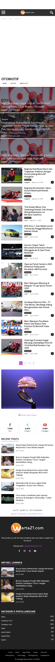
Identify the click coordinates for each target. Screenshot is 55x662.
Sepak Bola (5, 636)
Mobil (5, 83)
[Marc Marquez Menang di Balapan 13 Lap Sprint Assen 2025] (11, 290)
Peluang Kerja (33, 655)
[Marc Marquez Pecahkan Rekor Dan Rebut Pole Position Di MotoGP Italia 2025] (11, 328)
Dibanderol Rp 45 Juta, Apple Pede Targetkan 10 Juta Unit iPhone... (31, 484)
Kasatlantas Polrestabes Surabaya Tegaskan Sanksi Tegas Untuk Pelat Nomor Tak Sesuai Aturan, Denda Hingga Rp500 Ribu (27, 127)
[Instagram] (25, 551)
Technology (21, 655)
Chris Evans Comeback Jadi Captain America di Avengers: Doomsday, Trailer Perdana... (34, 497)
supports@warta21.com (33, 546)
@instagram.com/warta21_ (27, 513)
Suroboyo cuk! (6, 624)
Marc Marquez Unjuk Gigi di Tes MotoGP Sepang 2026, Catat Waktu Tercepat (25, 105)
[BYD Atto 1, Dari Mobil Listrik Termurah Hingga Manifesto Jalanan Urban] (11, 232)
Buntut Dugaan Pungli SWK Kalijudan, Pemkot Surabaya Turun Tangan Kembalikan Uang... (33, 459)
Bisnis (17, 652)
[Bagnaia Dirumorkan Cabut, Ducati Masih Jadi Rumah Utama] (11, 194)
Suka (10, 424)
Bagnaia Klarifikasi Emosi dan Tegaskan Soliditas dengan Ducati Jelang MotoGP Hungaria (38, 173)
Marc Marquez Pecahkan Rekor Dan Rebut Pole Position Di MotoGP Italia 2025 (36, 325)
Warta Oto (24, 83)
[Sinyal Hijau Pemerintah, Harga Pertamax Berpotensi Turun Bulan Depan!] (7, 448)
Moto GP (28, 291)
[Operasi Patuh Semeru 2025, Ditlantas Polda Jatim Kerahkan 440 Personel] (11, 271)
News (3, 617)
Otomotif (5, 100)
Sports (3, 640)
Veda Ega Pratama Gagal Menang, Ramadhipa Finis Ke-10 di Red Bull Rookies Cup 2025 (38, 344)
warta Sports (6, 632)
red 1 (26, 220)
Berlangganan (45, 424)
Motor (13, 83)
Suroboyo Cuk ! (7, 621)
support (4, 110)
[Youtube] (35, 551)
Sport (3, 628)
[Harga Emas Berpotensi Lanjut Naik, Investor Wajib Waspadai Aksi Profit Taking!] (7, 473)
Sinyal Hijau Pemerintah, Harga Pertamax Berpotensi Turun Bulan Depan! (34, 446)
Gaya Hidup (26, 652)
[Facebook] (20, 551)
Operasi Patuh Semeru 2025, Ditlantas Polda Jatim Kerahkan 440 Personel (38, 267)
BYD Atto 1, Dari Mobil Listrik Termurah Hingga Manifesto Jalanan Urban (38, 229)
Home (10, 652)
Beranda (3, 19)
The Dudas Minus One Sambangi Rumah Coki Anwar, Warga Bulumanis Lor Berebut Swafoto (38, 211)
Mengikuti (27, 424)
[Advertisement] (27, 48)
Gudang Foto (45, 655)
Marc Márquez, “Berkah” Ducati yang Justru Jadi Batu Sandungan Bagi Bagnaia (27, 156)
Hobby (10, 19)
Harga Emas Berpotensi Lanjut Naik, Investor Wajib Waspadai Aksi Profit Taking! (32, 472)
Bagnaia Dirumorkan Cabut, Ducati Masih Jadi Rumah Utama (37, 190)
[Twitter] (30, 551)
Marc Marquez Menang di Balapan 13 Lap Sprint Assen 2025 (38, 286)
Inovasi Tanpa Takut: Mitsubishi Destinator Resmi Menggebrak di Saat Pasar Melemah (38, 249)
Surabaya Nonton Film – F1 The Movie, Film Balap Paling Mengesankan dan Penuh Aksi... (38, 306)
